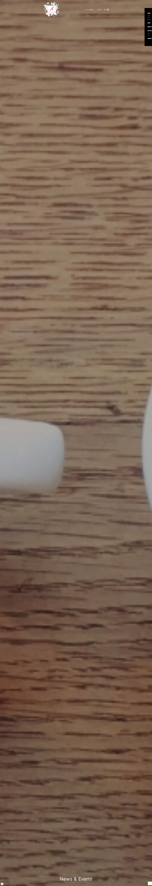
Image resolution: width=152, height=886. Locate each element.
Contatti (150, 38)
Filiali (149, 33)
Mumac (149, 19)
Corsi (149, 23)
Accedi (105, 9)
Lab (148, 35)
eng (100, 9)
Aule (149, 17)
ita (98, 9)
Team (149, 15)
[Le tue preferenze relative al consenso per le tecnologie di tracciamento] (2, 884)
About (149, 13)
